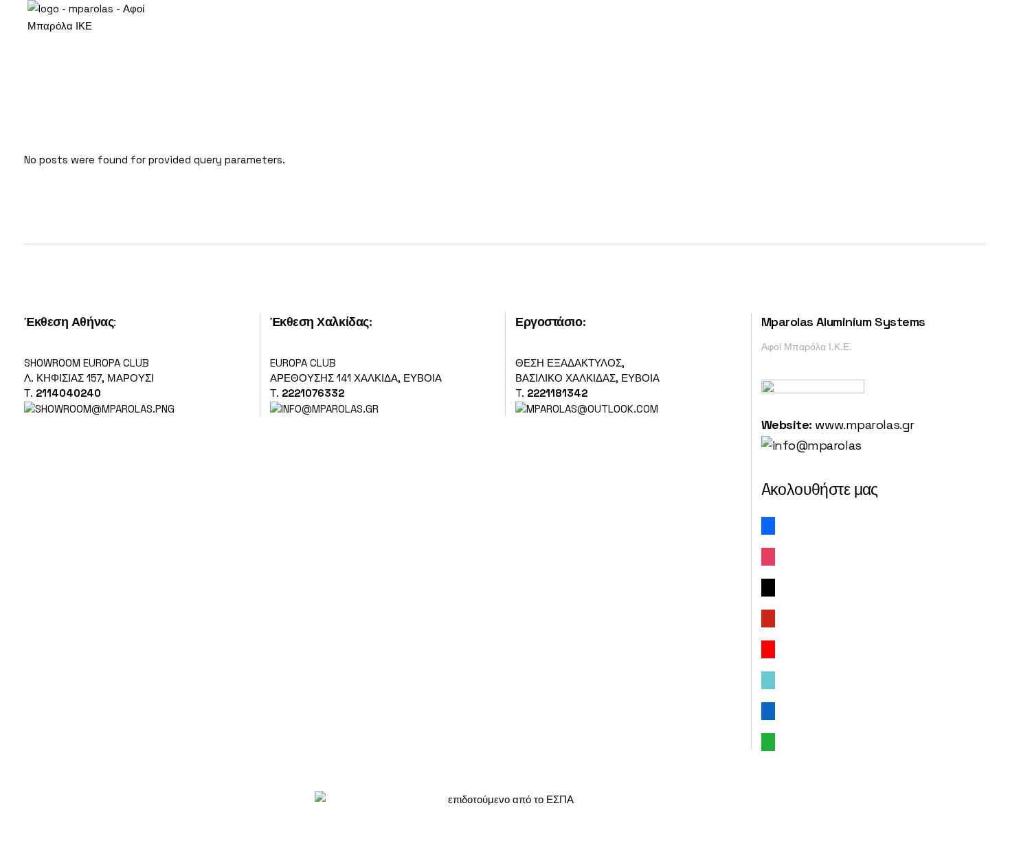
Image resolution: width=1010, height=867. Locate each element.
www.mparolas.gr (864, 424)
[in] (768, 710)
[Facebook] (768, 524)
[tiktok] (768, 679)
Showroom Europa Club (86, 362)
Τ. (30, 393)
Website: (786, 424)
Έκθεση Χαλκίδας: (321, 322)
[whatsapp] (768, 741)
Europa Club (303, 362)
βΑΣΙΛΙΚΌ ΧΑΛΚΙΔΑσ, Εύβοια (587, 377)
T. (551, 393)
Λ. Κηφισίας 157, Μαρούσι (89, 377)
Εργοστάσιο (549, 322)
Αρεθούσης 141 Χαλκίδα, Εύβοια (356, 377)
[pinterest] (768, 617)
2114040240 (68, 393)
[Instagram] (768, 555)
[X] (768, 586)
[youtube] (768, 648)
